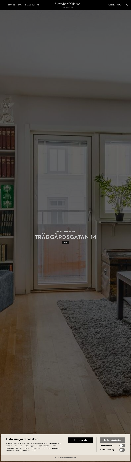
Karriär (35, 5)
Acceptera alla (80, 440)
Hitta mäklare (24, 5)
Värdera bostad (115, 5)
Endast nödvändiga (112, 440)
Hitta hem (11, 5)
